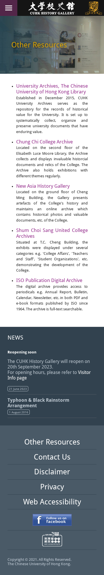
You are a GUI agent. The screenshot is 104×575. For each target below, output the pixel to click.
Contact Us (52, 457)
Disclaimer (52, 471)
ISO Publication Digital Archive (49, 280)
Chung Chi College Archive (44, 142)
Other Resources (52, 442)
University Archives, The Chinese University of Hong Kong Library (52, 89)
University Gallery (52, 8)
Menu (8, 8)
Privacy (52, 486)
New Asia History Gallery (43, 186)
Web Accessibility (52, 501)
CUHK (93, 8)
